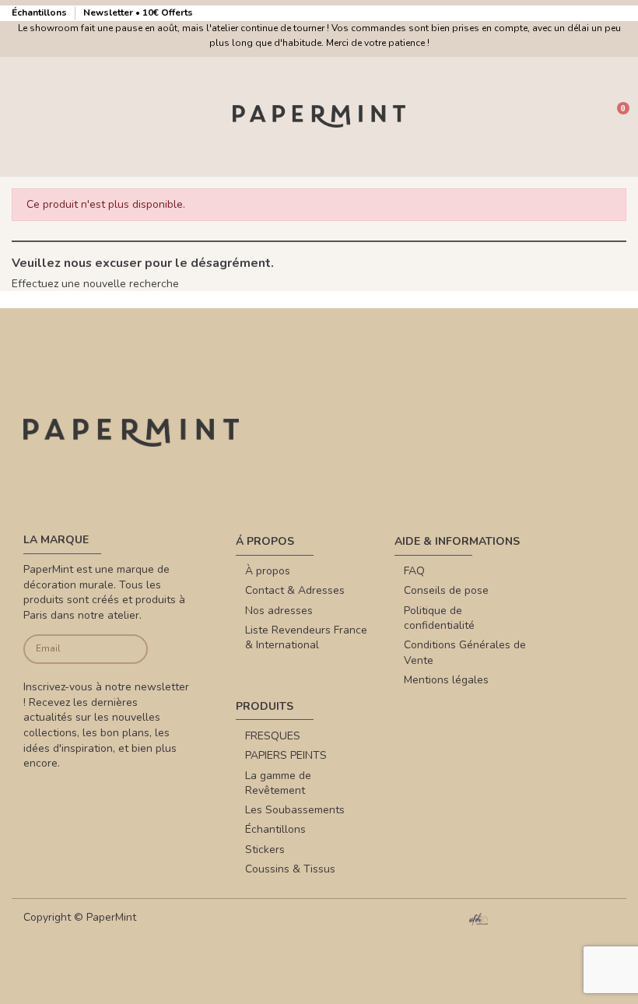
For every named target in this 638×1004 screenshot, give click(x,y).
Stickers (265, 849)
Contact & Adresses (295, 590)
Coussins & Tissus (290, 869)
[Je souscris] (134, 649)
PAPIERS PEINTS (286, 755)
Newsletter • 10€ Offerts (138, 12)
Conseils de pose (446, 590)
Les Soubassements (295, 809)
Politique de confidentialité (439, 618)
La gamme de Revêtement (278, 783)
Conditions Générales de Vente (465, 652)
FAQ (414, 570)
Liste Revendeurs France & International (306, 638)
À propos (267, 570)
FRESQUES (272, 735)
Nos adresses (279, 610)
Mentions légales (446, 679)
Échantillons (40, 12)
